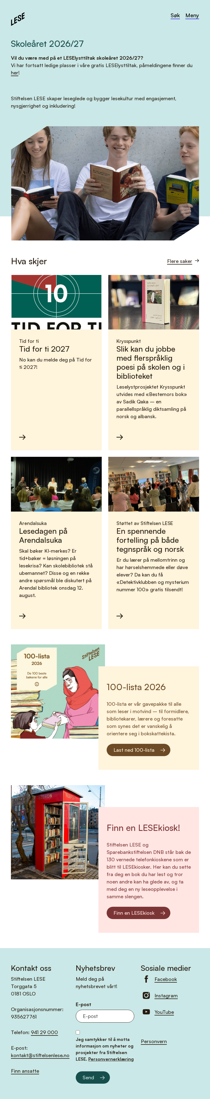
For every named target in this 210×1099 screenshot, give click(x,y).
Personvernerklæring (111, 1059)
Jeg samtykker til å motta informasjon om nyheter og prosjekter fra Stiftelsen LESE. (105, 1049)
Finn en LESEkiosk (133, 913)
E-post (83, 1004)
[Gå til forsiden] (17, 18)
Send (88, 1077)
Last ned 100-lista (133, 750)
